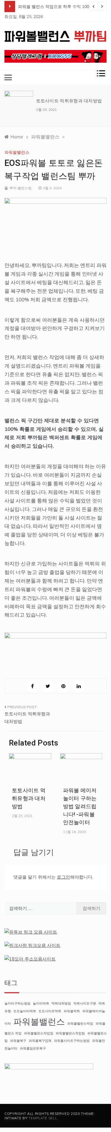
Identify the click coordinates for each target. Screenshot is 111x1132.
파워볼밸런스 (16, 152)
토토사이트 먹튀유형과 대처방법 (69, 101)
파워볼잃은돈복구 (33, 1048)
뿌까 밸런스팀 (20, 188)
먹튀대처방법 (61, 1003)
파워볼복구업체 (40, 1041)
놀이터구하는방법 (17, 1003)
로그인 (63, 877)
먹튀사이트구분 (84, 1003)
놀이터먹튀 (41, 1003)
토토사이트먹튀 (49, 1011)
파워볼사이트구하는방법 (72, 1041)
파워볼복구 (18, 1041)
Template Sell (42, 1118)
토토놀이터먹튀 (24, 1011)
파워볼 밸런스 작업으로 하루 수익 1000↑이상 (60, 6)
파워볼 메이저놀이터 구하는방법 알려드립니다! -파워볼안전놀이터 (80, 806)
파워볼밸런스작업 (80, 1023)
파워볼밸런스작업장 (38, 1033)
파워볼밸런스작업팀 (70, 1033)
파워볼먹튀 (72, 1011)
